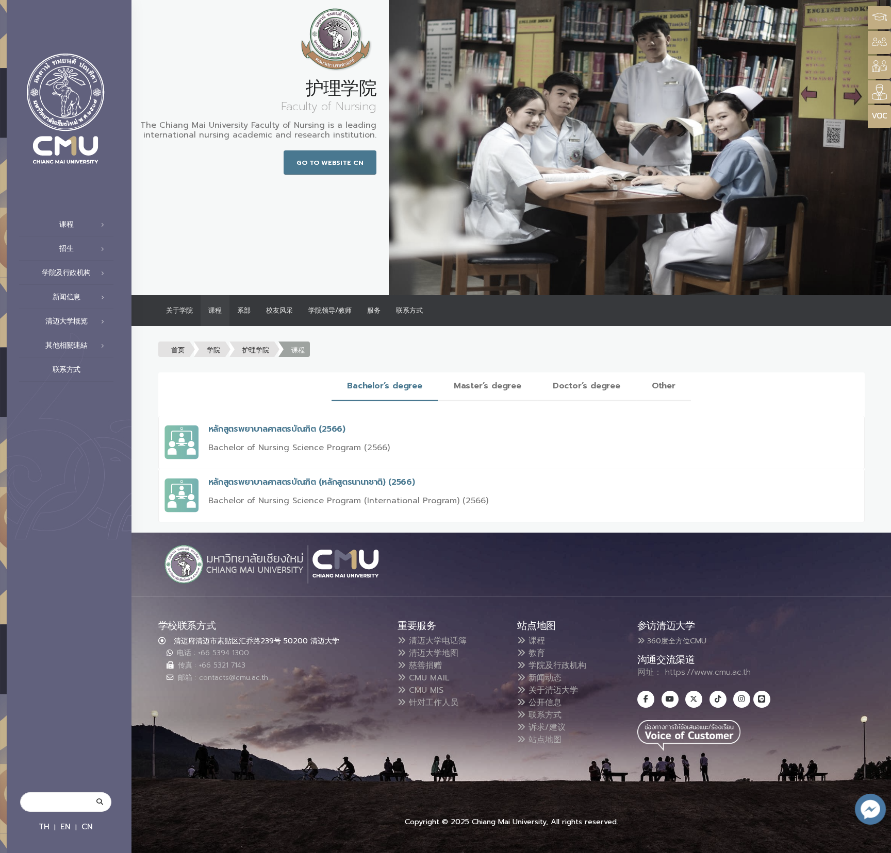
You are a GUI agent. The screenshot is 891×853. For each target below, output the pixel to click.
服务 (374, 310)
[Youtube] (670, 699)
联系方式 (66, 369)
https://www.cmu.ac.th (708, 672)
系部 (244, 310)
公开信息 (543, 702)
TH (44, 826)
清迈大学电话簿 (436, 641)
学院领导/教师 (330, 310)
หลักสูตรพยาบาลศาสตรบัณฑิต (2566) (276, 429)
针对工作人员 (432, 702)
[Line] (761, 699)
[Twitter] (693, 699)
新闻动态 (543, 678)
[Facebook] (645, 699)
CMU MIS (424, 690)
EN (65, 826)
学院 (213, 350)
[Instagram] (741, 699)
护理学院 (255, 350)
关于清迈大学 (551, 690)
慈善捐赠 (424, 665)
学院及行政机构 (555, 665)
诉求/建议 (545, 727)
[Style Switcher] (879, 42)
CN (87, 826)
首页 (178, 350)
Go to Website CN (330, 162)
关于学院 (179, 310)
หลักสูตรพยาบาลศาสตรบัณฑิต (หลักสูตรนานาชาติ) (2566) (311, 482)
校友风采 (279, 310)
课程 (215, 310)
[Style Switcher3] (879, 17)
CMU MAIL (428, 678)
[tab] (385, 386)
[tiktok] (718, 699)
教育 (535, 653)
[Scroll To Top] (873, 841)
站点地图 (543, 739)
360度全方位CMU (675, 640)
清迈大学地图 (432, 653)
